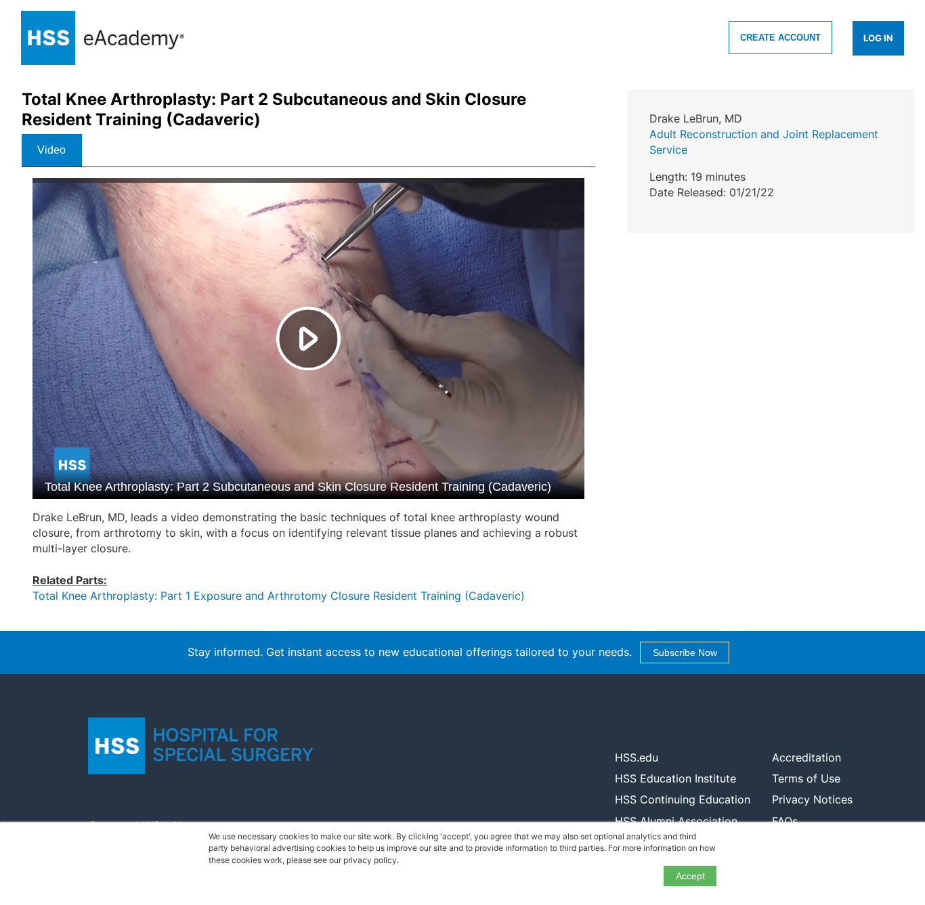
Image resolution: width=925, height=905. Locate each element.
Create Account (780, 37)
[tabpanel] (308, 396)
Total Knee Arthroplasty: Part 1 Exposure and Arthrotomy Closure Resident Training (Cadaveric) (279, 595)
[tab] (52, 150)
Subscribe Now (685, 652)
